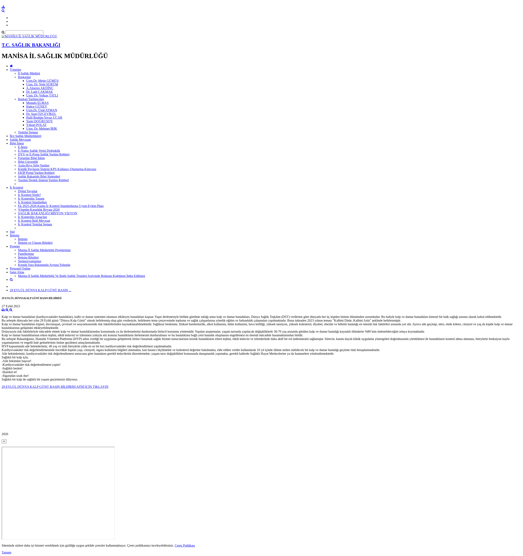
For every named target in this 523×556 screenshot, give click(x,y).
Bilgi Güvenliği (28, 161)
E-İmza (22, 147)
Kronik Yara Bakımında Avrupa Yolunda (44, 265)
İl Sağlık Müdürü (29, 73)
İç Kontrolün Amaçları (32, 217)
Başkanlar (24, 77)
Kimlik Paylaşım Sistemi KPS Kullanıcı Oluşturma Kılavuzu (57, 169)
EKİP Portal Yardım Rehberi (36, 172)
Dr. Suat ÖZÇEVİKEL (41, 114)
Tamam (6, 552)
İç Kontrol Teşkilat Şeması (35, 224)
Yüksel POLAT (36, 125)
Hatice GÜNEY (36, 106)
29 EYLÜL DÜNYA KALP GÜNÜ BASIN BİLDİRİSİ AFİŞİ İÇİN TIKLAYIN (55, 386)
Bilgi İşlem (17, 143)
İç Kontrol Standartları (32, 202)
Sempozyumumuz (29, 261)
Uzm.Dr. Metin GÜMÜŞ (42, 80)
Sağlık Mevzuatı (20, 139)
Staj (12, 231)
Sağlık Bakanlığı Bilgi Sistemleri (39, 176)
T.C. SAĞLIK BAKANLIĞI (31, 45)
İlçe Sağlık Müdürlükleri (25, 136)
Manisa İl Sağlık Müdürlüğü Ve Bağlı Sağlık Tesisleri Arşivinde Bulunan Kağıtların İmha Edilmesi (81, 276)
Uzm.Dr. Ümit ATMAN (41, 110)
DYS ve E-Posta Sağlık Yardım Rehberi (43, 154)
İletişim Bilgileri (28, 257)
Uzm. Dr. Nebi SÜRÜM (42, 84)
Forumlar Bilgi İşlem (31, 158)
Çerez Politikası (185, 545)
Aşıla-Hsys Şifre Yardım (33, 165)
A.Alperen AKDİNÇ (40, 88)
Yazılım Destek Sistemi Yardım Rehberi (43, 180)
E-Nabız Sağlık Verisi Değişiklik (39, 150)
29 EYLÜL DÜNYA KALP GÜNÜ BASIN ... (40, 290)
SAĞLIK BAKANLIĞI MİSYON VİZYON (47, 213)
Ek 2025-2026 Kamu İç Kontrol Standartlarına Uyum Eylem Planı (61, 206)
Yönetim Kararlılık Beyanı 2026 (39, 209)
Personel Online (20, 268)
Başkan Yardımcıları (31, 99)
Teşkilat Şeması (28, 132)
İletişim (14, 235)
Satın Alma (17, 272)
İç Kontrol (16, 187)
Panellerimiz (26, 253)
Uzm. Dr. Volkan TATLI (42, 95)
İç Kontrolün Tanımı (31, 198)
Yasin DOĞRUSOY (39, 121)
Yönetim (15, 69)
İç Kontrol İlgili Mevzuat (34, 220)
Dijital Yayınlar (27, 191)
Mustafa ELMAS (37, 103)
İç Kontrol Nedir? (29, 195)
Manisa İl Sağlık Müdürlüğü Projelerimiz (44, 250)
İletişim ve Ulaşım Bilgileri (35, 242)
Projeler (15, 246)
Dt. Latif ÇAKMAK (39, 91)
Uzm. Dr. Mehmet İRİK (41, 128)
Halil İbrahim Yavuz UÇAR (44, 117)
